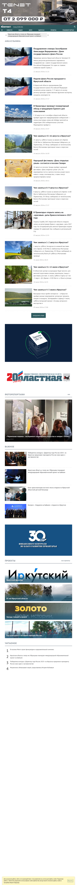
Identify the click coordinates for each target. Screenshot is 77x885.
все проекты (65, 561)
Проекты (10, 560)
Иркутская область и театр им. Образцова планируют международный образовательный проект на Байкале (24, 35)
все (69, 394)
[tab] (9, 30)
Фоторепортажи (15, 394)
